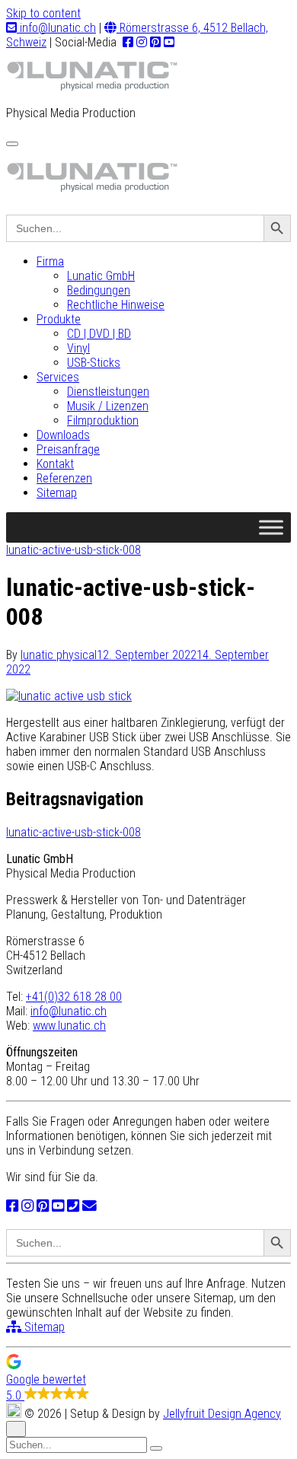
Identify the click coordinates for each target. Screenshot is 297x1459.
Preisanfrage (68, 449)
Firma (50, 261)
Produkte (59, 319)
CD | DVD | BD (99, 334)
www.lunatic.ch (69, 1025)
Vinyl (78, 348)
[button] (148, 1378)
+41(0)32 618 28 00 (74, 996)
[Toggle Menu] (271, 527)
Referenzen (64, 478)
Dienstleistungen (108, 391)
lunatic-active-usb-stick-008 (73, 550)
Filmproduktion (103, 420)
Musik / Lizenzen (107, 406)
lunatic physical (59, 655)
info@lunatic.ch (56, 28)
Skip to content (43, 13)
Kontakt (55, 464)
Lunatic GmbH (101, 276)
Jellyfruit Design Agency (222, 1413)
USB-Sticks (93, 362)
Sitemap (57, 493)
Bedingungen (98, 290)
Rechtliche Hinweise (115, 305)
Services (58, 377)
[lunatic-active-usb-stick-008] (69, 696)
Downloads (63, 435)
